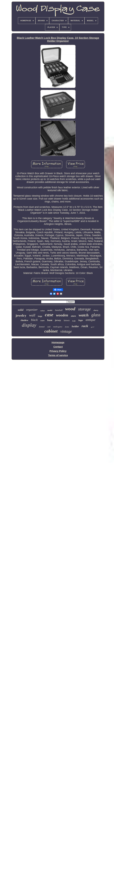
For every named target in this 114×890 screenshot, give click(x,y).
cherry (95, 310)
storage (84, 309)
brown (67, 320)
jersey (58, 320)
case (49, 314)
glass (95, 314)
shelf (48, 327)
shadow (24, 320)
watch (84, 315)
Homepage (58, 342)
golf (92, 327)
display (29, 325)
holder (75, 326)
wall (32, 315)
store (73, 315)
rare (42, 320)
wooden (62, 315)
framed (41, 327)
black (34, 320)
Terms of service (58, 355)
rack (85, 326)
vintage (66, 331)
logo (80, 320)
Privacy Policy (57, 351)
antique (90, 320)
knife (74, 321)
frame (67, 327)
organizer (32, 309)
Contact (58, 346)
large (40, 316)
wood (70, 308)
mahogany (57, 326)
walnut (42, 310)
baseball (58, 310)
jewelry (21, 315)
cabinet (51, 331)
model (49, 310)
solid (20, 309)
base (49, 320)
